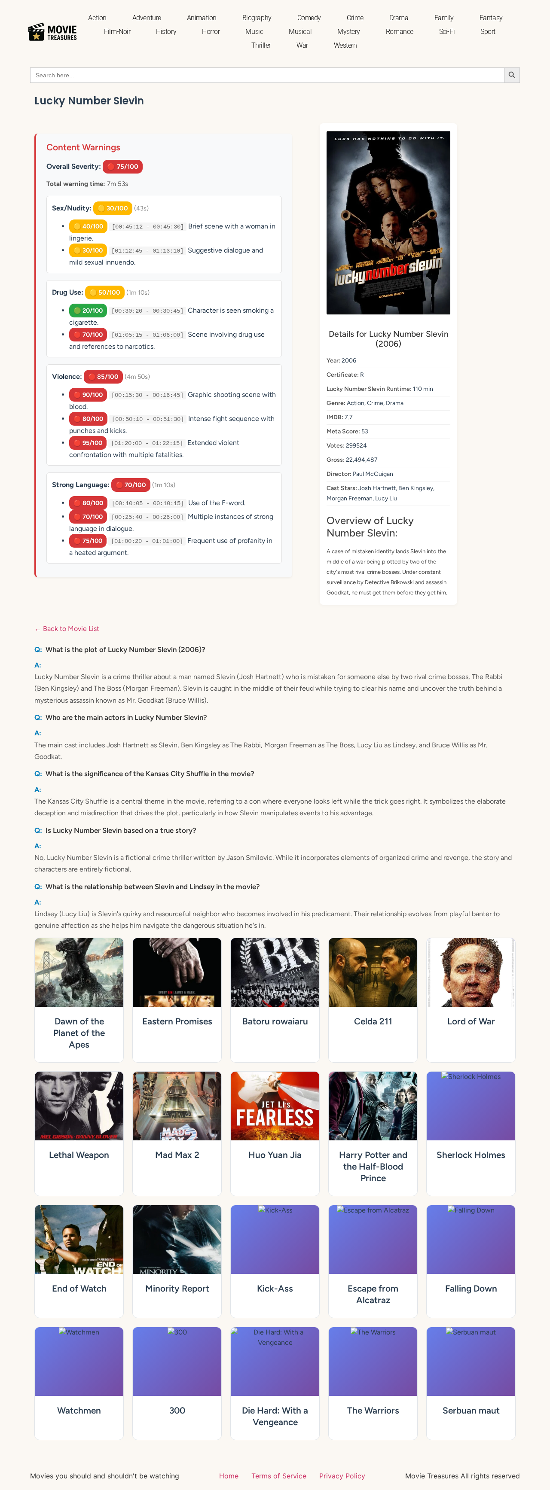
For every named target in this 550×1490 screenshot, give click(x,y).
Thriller (261, 45)
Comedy (309, 18)
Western (345, 45)
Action (97, 18)
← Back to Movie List (66, 629)
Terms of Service (278, 1476)
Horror (211, 31)
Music (254, 31)
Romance (399, 31)
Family (444, 18)
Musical (300, 31)
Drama (399, 18)
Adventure (146, 18)
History (166, 31)
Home (228, 1476)
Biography (257, 18)
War (302, 45)
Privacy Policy (342, 1476)
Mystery (348, 31)
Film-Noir (117, 31)
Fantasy (491, 18)
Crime (355, 18)
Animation (202, 18)
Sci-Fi (447, 31)
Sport (487, 31)
